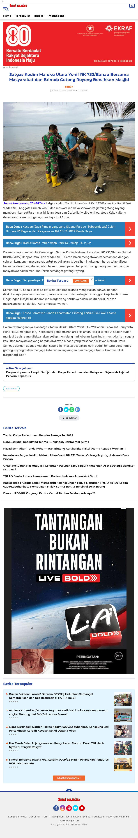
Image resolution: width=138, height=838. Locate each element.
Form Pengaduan (69, 820)
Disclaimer (34, 816)
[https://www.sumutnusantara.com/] (69, 43)
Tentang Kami (73, 816)
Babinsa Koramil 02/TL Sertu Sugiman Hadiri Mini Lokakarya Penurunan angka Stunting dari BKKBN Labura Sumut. (58, 712)
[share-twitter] (66, 409)
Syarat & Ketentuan (93, 816)
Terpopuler (22, 15)
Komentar (71, 418)
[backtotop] (69, 792)
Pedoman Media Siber (118, 816)
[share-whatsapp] (71, 409)
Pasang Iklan (57, 816)
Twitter (77, 812)
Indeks (38, 15)
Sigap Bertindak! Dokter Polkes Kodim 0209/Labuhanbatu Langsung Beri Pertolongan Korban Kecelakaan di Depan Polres (59, 728)
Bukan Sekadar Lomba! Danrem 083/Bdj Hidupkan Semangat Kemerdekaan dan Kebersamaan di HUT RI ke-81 (51, 696)
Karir (45, 816)
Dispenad (11, 388)
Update (82, 280)
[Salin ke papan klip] (77, 409)
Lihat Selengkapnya (68, 778)
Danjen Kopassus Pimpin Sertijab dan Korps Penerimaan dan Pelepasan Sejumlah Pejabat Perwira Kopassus (67, 374)
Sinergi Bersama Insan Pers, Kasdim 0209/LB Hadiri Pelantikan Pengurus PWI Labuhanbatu (59, 761)
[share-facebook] (60, 409)
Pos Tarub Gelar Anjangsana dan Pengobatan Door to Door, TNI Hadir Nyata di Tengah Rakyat (56, 745)
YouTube (84, 812)
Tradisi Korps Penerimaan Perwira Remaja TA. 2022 (57, 243)
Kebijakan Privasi (17, 816)
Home (7, 15)
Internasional (56, 15)
